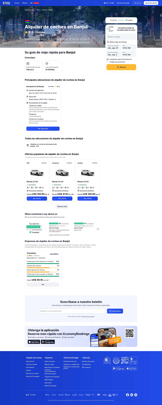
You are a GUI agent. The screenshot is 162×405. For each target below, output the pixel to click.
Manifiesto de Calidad (52, 367)
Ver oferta (37, 198)
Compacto (55, 163)
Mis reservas (86, 367)
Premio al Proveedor (32, 376)
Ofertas (24, 3)
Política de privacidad (88, 316)
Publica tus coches (32, 373)
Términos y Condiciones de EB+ (71, 367)
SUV (28, 163)
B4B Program (49, 379)
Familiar (80, 163)
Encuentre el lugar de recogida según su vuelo (126, 29)
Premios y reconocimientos (50, 370)
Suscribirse (116, 311)
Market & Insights (50, 385)
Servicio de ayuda (123, 3)
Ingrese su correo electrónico (50, 311)
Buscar (123, 67)
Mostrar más (62, 206)
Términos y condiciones (71, 364)
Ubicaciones (30, 361)
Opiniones (48, 382)
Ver (43, 284)
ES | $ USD (110, 3)
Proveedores (30, 367)
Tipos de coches (31, 364)
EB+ (34, 3)
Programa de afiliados (52, 376)
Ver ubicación (43, 129)
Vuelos (17, 3)
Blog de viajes (49, 364)
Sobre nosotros (50, 361)
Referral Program (50, 373)
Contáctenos (86, 364)
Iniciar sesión (152, 3)
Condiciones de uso (70, 361)
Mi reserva (137, 3)
